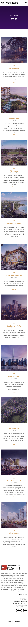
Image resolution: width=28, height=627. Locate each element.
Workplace (14, 340)
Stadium (14, 186)
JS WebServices (16, 621)
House (14, 82)
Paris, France (14, 327)
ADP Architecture (13, 620)
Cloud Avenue (14, 533)
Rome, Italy (14, 120)
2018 (14, 65)
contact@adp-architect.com (20, 601)
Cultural (14, 239)
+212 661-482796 (23, 600)
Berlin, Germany (14, 277)
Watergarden (14, 119)
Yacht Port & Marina (14, 223)
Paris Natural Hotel (14, 481)
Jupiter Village (14, 429)
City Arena (14, 171)
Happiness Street (14, 376)
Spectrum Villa (14, 68)
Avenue (14, 392)
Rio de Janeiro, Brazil (14, 172)
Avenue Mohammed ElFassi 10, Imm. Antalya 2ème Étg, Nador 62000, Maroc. (20, 605)
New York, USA (14, 378)
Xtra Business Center (14, 326)
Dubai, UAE (14, 70)
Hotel (14, 496)
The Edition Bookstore (14, 275)
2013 (14, 116)
